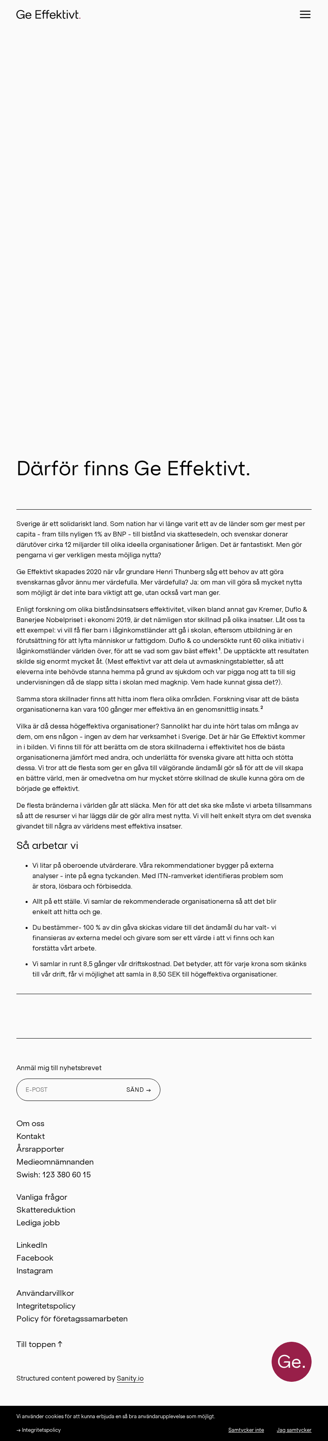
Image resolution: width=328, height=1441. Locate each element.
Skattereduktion (45, 1210)
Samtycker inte (246, 1430)
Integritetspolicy (46, 1306)
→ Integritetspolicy (38, 1430)
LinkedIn (31, 1245)
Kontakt (30, 1136)
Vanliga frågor (41, 1197)
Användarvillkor (45, 1293)
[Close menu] (305, 14)
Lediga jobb (38, 1222)
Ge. (291, 1362)
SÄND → (139, 1089)
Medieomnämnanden (55, 1162)
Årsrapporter (40, 1149)
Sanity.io (130, 1378)
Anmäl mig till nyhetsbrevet (59, 1068)
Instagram (34, 1270)
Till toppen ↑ (39, 1344)
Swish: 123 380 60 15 (53, 1174)
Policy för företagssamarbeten (72, 1318)
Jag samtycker (294, 1430)
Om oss (30, 1123)
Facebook (35, 1258)
